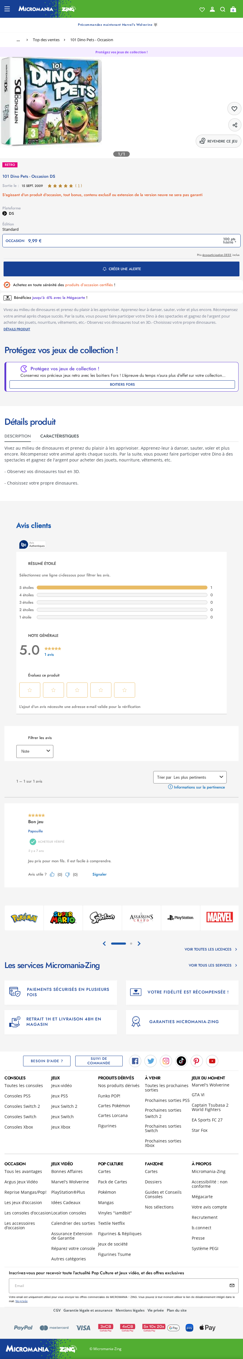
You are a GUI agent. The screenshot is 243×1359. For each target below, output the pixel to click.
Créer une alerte (125, 269)
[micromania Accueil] (47, 9)
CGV (56, 1310)
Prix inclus (218, 255)
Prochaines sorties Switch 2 (163, 1113)
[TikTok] (181, 1061)
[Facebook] (135, 1061)
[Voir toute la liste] (202, 10)
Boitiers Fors (122, 384)
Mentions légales (130, 1310)
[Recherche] (222, 10)
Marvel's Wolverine (210, 1085)
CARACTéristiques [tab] (59, 436)
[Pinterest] (197, 1061)
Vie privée (156, 1310)
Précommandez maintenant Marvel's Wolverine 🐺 (118, 24)
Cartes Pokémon (114, 1105)
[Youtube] (212, 1061)
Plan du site (177, 1310)
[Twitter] (150, 1061)
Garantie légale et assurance (88, 1310)
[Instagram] (166, 1061)
